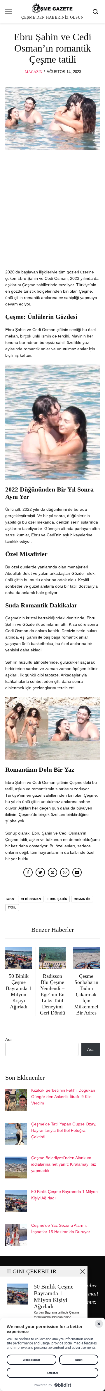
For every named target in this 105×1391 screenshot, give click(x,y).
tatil (12, 907)
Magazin (33, 72)
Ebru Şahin (57, 899)
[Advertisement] (52, 210)
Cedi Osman (31, 899)
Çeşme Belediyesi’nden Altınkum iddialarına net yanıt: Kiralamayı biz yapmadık (63, 1164)
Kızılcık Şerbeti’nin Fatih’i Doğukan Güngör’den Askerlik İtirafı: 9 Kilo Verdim (63, 1096)
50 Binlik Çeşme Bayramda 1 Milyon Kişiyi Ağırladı (54, 1296)
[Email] (77, 872)
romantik (82, 899)
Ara (8, 1039)
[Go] (96, 11)
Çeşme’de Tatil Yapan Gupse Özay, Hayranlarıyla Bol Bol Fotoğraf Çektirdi (63, 1130)
